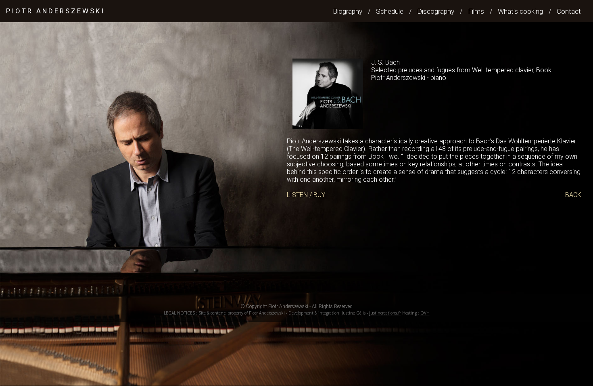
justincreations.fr (385, 313)
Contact (569, 11)
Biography (347, 11)
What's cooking (520, 11)
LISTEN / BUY (306, 195)
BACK (573, 195)
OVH (425, 313)
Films (476, 11)
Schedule (389, 11)
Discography (435, 11)
